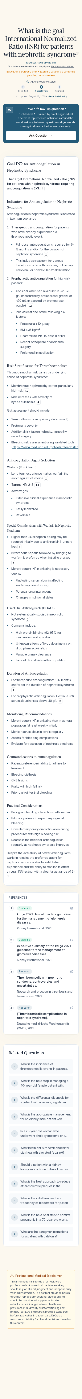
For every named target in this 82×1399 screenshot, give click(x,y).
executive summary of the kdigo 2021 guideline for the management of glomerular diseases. (44, 950)
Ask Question (38, 135)
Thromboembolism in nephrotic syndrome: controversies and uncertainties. (39, 981)
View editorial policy (57, 96)
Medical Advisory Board (41, 62)
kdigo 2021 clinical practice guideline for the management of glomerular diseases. (44, 918)
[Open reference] (71, 908)
